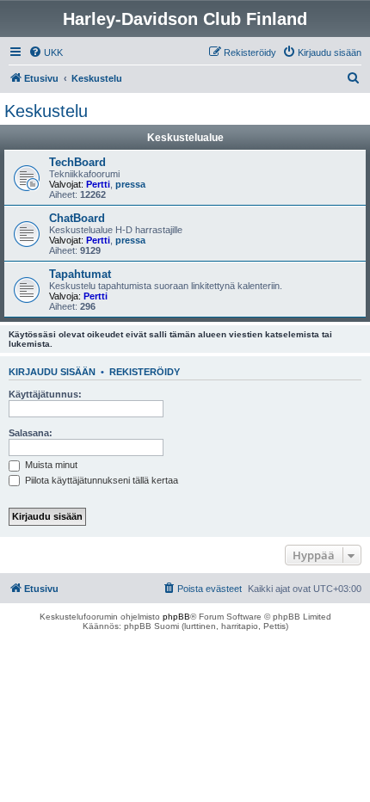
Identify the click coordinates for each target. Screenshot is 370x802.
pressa (130, 184)
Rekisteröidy (144, 372)
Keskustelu (46, 111)
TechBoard (77, 162)
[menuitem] (45, 52)
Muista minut (49, 465)
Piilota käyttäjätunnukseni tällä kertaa (100, 480)
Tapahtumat (80, 274)
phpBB (176, 616)
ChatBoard (77, 218)
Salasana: (30, 433)
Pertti (98, 184)
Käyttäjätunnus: (45, 394)
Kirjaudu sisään (52, 372)
